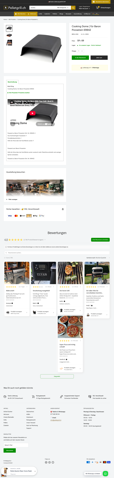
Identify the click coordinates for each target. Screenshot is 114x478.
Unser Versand (30, 422)
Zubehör (6, 425)
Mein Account (83, 8)
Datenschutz (30, 411)
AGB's (28, 414)
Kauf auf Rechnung (32, 425)
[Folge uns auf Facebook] (46, 462)
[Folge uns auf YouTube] (53, 462)
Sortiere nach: (91, 258)
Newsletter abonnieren (102, 2)
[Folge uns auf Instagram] (49, 462)
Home (5, 19)
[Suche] (73, 8)
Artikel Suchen (8, 411)
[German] (4, 475)
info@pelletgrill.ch (55, 420)
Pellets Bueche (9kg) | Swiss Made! (21, 471)
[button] (45, 240)
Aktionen (6, 414)
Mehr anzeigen (10, 299)
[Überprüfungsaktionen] (27, 286)
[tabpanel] (35, 122)
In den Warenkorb (80, 57)
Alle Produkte (12, 19)
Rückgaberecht (31, 420)
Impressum (29, 417)
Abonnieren (9, 450)
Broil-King (75, 34)
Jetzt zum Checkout (99, 58)
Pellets (5, 422)
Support (28, 428)
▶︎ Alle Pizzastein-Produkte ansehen (19, 92)
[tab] (12, 82)
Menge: (74, 51)
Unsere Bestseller (9, 417)
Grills (5, 420)
